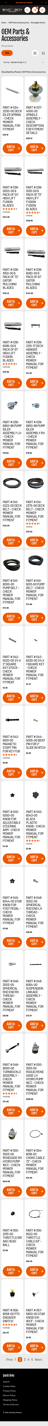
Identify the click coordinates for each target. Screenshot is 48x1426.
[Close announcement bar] (46, 2)
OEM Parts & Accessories (19, 22)
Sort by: (7, 62)
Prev (10, 1359)
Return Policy (9, 1395)
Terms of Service (11, 1404)
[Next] (42, 2)
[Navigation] (42, 10)
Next (38, 1359)
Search (6, 1381)
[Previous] (6, 2)
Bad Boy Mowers (15, 1412)
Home (3, 22)
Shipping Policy (10, 1400)
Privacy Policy (9, 1390)
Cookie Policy (9, 1386)
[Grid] (35, 53)
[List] (43, 53)
